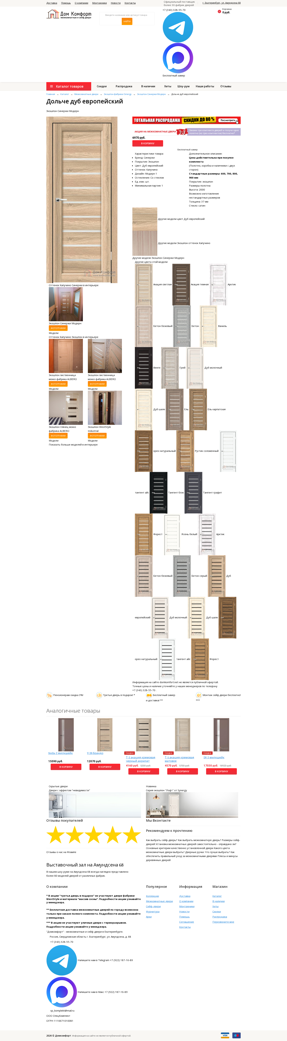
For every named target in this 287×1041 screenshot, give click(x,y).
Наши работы (205, 86)
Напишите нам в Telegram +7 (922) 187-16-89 (105, 960)
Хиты (167, 86)
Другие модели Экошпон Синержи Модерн (158, 257)
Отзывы (225, 86)
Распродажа (124, 86)
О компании (81, 2)
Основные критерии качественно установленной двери (179, 848)
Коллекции (152, 896)
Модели (53, 333)
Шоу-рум (184, 86)
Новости (116, 2)
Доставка (51, 2)
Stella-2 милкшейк (60, 753)
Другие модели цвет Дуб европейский (181, 218)
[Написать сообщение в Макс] (178, 57)
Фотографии (58, 328)
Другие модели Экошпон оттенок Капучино (184, 243)
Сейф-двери (153, 906)
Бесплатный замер (174, 75)
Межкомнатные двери (159, 901)
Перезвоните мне (223, 921)
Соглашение (186, 921)
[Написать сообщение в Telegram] (178, 27)
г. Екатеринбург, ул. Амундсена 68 (222, 2)
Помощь (66, 2)
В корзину (147, 143)
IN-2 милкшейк (214, 757)
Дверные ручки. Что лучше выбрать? (207, 852)
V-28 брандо (95, 753)
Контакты (130, 2)
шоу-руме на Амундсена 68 (73, 871)
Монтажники (99, 2)
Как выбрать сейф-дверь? (161, 840)
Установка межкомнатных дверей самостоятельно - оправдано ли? (196, 844)
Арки (149, 916)
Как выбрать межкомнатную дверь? (199, 840)
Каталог (217, 896)
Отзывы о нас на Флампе (61, 852)
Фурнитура (152, 911)
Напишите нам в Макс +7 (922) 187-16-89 (103, 991)
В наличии (148, 86)
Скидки (102, 86)
